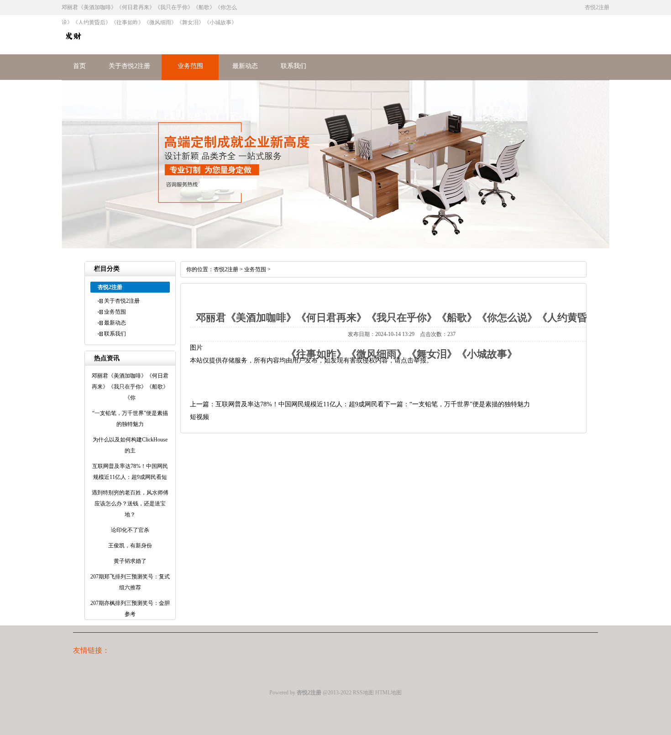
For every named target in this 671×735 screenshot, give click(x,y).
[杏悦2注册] (73, 45)
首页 (79, 66)
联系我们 (293, 66)
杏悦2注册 (226, 269)
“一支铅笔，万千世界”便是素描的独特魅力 (469, 404)
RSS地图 (363, 692)
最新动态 (245, 66)
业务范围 (190, 66)
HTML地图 (388, 692)
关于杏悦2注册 (129, 66)
